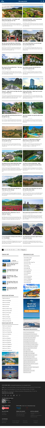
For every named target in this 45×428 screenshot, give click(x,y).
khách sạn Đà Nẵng (27, 349)
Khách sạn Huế (5, 306)
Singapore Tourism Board (35, 415)
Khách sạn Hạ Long (6, 318)
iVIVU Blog (4, 414)
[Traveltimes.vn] (31, 297)
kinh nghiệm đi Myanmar (28, 354)
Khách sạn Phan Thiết (7, 310)
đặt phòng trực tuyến (27, 372)
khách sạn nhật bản (34, 346)
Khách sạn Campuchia (7, 326)
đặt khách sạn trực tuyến (28, 367)
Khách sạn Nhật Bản (6, 342)
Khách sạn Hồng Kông (7, 332)
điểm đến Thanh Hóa (31, 361)
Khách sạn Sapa (5, 314)
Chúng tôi (4, 412)
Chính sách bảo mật (20, 414)
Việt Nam (25, 360)
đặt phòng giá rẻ (35, 367)
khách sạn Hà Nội (27, 346)
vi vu (33, 358)
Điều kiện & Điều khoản (21, 412)
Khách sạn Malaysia (6, 338)
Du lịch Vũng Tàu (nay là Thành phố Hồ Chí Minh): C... (12, 264)
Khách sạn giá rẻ (35, 344)
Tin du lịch (35, 420)
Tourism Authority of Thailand (34, 413)
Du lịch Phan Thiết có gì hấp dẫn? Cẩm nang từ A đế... (12, 282)
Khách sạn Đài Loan (6, 328)
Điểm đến (4, 422)
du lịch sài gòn (26, 339)
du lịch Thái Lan (32, 339)
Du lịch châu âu (34, 334)
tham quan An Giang (30, 356)
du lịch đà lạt (32, 342)
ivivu (36, 342)
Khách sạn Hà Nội (6, 302)
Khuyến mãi (4, 420)
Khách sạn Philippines (7, 344)
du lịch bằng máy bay (30, 332)
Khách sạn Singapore (6, 346)
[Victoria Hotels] (27, 408)
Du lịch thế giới (15, 422)
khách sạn (29, 344)
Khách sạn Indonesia (6, 334)
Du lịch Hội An (36, 335)
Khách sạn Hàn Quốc (6, 330)
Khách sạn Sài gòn (6, 316)
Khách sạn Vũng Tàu (6, 320)
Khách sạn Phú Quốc (6, 312)
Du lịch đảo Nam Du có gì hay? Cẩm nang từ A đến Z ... (12, 270)
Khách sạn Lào (5, 336)
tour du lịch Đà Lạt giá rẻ (28, 358)
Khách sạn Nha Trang (7, 308)
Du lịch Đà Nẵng (26, 342)
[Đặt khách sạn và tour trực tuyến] (10, 365)
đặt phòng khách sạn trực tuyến (29, 370)
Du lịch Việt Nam (15, 420)
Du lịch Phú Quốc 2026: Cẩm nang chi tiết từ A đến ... (12, 288)
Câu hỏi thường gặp (20, 415)
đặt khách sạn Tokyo (27, 365)
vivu (36, 358)
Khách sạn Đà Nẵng (6, 300)
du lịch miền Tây (26, 337)
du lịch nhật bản (32, 337)
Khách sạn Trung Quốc (7, 350)
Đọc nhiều (6, 260)
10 (18, 249)
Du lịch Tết (25, 422)
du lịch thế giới (26, 341)
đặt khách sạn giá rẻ (34, 363)
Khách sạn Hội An (6, 304)
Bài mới (14, 260)
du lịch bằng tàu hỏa (27, 334)
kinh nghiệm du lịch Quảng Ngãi (29, 353)
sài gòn (25, 356)
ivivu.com (25, 344)
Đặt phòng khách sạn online (32, 360)
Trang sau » (23, 249)
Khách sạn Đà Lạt (6, 298)
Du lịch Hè (25, 420)
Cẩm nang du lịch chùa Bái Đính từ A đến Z (32, 212)
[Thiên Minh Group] (18, 408)
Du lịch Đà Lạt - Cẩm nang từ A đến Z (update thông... (12, 276)
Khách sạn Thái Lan (6, 348)
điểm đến (25, 361)
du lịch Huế (25, 335)
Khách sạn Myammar (6, 340)
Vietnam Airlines (33, 416)
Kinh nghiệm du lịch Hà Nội (28, 351)
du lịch (25, 332)
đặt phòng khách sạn (27, 368)
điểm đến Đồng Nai (27, 363)
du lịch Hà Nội (30, 335)
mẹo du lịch (35, 354)
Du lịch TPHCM (31, 341)
